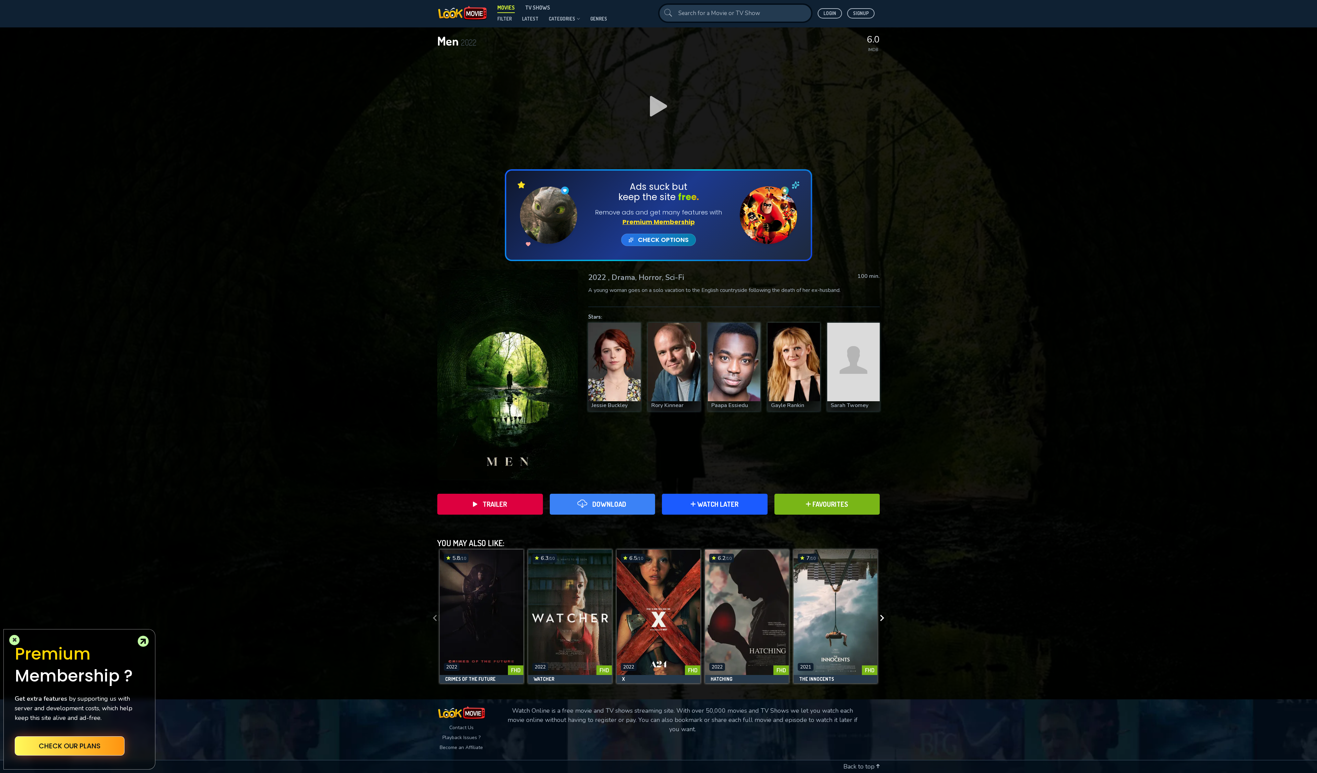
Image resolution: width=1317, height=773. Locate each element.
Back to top (859, 766)
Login (829, 13)
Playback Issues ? (461, 737)
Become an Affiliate (461, 747)
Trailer (495, 504)
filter (504, 19)
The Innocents (816, 679)
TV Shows (537, 7)
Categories (562, 19)
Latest (530, 19)
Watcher (544, 679)
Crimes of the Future (470, 679)
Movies (506, 7)
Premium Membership (658, 222)
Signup (861, 13)
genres (598, 19)
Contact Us (461, 727)
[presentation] (433, 618)
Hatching (721, 679)
